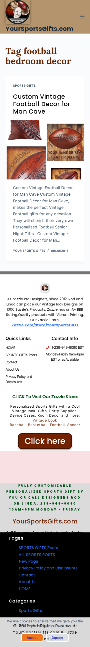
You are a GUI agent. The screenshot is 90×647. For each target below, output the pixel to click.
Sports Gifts (24, 86)
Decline (57, 638)
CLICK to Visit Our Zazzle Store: (45, 396)
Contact (11, 362)
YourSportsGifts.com (40, 28)
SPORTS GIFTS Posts (21, 355)
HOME (10, 347)
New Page (28, 561)
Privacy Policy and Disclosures (19, 379)
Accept (32, 638)
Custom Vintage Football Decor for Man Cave (41, 104)
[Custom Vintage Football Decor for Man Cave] (45, 149)
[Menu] (82, 16)
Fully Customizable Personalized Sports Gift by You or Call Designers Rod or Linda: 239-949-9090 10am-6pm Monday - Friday (45, 497)
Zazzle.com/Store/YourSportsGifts (45, 325)
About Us (12, 369)
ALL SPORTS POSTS (37, 555)
